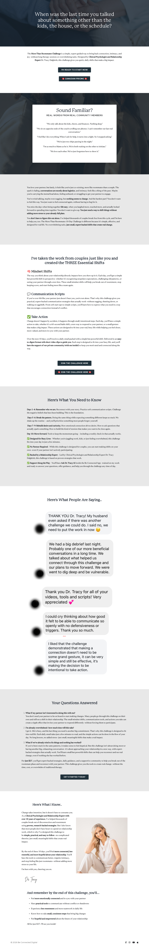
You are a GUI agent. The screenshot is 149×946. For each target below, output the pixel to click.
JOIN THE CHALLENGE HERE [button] (74, 363)
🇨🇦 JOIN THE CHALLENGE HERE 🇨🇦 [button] (74, 372)
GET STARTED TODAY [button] (74, 777)
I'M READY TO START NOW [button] (74, 70)
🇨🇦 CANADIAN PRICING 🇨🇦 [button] (74, 79)
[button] (74, 69)
